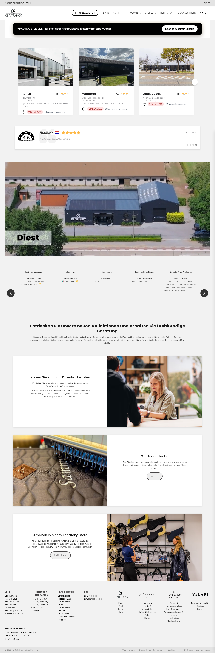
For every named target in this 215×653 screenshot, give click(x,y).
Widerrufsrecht (128, 650)
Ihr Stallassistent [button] (85, 13)
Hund (121, 612)
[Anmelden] (206, 12)
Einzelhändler (10, 608)
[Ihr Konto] (206, 13)
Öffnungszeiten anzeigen (55, 112)
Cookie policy (174, 650)
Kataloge (35, 611)
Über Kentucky (11, 596)
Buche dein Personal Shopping (67, 618)
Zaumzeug (147, 603)
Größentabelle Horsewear (64, 603)
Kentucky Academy (39, 602)
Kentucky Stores (12, 602)
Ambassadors (37, 608)
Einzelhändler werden (93, 599)
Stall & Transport (173, 609)
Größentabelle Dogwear (64, 609)
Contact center (64, 596)
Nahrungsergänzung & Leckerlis (173, 613)
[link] (107, 137)
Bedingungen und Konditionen (197, 650)
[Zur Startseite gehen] (13, 12)
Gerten (200, 609)
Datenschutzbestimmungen (151, 650)
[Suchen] (201, 13)
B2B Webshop (90, 596)
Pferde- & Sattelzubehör (147, 607)
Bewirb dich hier (60, 555)
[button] (66, 94)
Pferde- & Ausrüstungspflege (174, 604)
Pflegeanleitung (64, 599)
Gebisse (200, 606)
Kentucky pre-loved (13, 611)
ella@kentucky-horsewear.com (24, 632)
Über (7, 592)
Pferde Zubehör (173, 621)
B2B (86, 592)
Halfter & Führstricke (147, 612)
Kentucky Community (40, 605)
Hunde (147, 618)
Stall (121, 606)
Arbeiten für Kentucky (14, 614)
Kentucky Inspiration (41, 593)
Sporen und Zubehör (200, 603)
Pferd (120, 603)
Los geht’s (154, 476)
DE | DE (207, 3)
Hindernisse (174, 618)
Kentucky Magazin (39, 599)
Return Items (63, 614)
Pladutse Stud (11, 599)
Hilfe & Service (66, 592)
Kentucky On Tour (12, 605)
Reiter (120, 609)
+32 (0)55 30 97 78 (20, 635)
